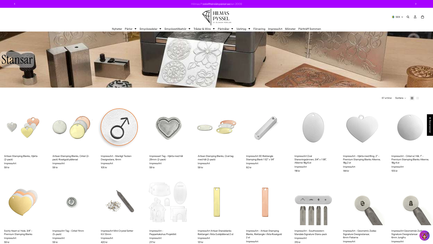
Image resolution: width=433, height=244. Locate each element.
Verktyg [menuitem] (241, 28)
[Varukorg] (422, 17)
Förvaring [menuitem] (259, 28)
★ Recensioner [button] (430, 125)
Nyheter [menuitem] (117, 28)
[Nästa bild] (415, 4)
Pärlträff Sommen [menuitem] (309, 28)
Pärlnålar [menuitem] (223, 28)
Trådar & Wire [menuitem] (202, 28)
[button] (400, 98)
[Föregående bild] (14, 4)
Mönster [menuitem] (290, 28)
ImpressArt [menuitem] (275, 28)
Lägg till (188, 145)
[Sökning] (408, 17)
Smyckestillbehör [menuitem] (175, 28)
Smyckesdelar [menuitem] (148, 28)
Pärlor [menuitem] (128, 28)
